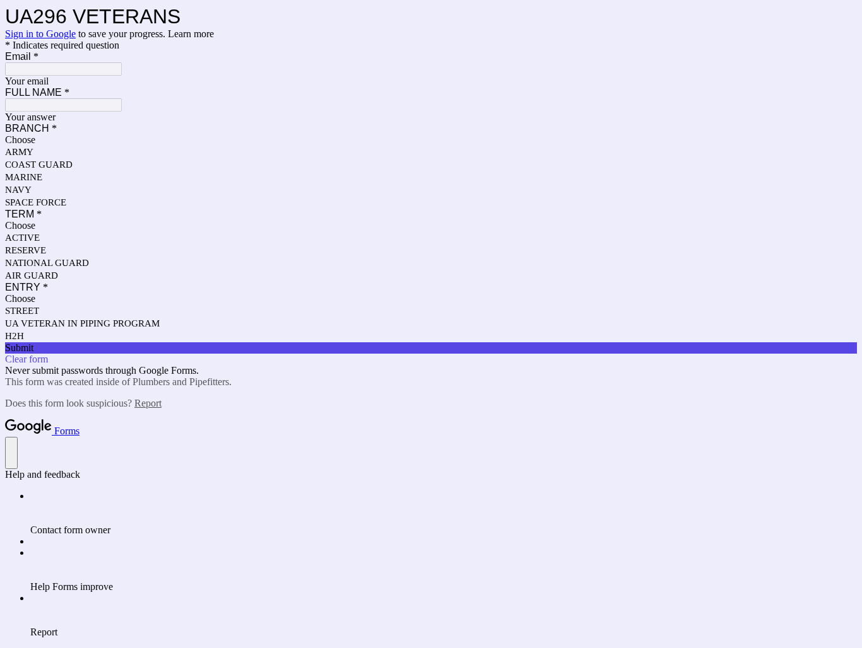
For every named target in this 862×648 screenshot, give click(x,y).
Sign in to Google (40, 33)
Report (148, 403)
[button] (431, 348)
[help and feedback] (11, 453)
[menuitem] (443, 513)
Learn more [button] (191, 33)
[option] (431, 140)
